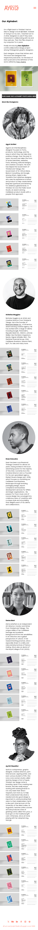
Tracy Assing (21, 62)
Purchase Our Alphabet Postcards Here (19, 96)
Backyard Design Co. (13, 324)
